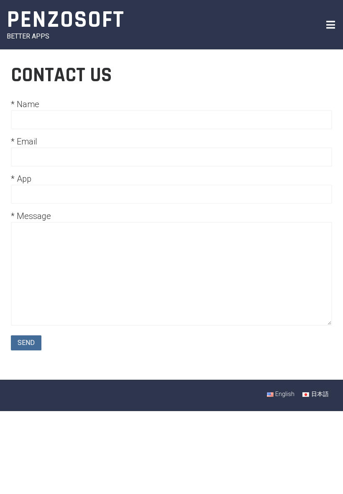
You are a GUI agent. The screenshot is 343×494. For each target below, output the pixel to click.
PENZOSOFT (66, 20)
